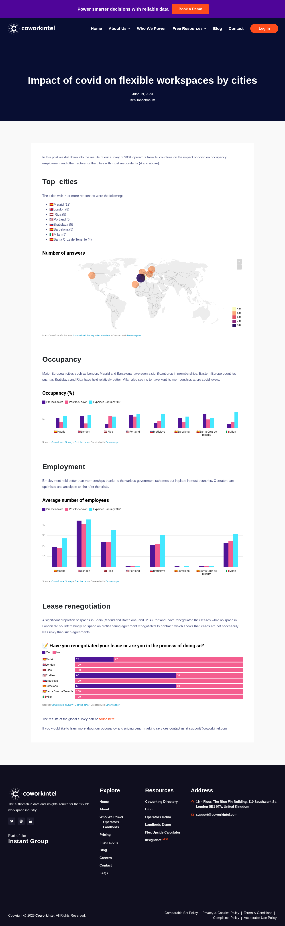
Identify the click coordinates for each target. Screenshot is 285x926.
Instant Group (28, 839)
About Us (118, 28)
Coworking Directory (161, 801)
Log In (264, 28)
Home (96, 28)
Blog (217, 28)
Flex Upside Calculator (162, 832)
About (104, 809)
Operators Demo (158, 817)
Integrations (109, 842)
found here (107, 719)
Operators (111, 822)
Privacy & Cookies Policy (220, 913)
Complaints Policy (226, 918)
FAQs (104, 873)
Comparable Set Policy (181, 913)
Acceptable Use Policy (260, 918)
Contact (236, 28)
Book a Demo (190, 9)
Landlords (111, 827)
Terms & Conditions (258, 913)
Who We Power (151, 28)
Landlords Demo (158, 824)
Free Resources (188, 28)
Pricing (105, 834)
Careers (106, 858)
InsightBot (156, 840)
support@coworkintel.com (216, 814)
